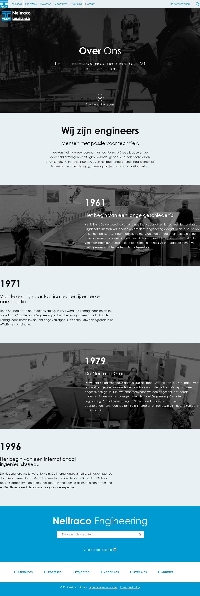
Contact (90, 3)
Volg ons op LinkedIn (98, 549)
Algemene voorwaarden (103, 587)
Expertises (31, 3)
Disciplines (16, 3)
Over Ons (76, 3)
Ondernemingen (180, 3)
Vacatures (61, 3)
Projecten (45, 3)
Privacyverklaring (130, 587)
